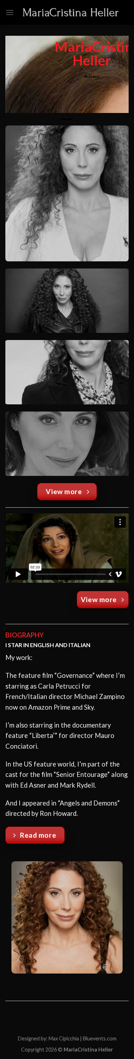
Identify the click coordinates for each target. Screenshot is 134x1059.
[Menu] (9, 12)
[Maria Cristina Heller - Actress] (71, 12)
